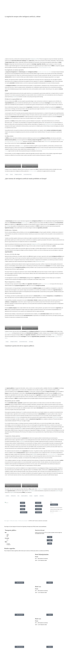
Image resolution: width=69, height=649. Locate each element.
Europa (11, 174)
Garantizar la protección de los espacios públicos (19, 346)
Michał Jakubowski (29, 166)
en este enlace (54, 334)
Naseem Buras (12, 485)
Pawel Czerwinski (12, 328)
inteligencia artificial (18, 174)
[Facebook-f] (51, 516)
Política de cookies (14, 520)
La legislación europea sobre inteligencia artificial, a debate (22, 16)
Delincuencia (13, 495)
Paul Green (29, 485)
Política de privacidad (23, 520)
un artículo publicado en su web (44, 67)
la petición (22, 145)
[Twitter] (54, 516)
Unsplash (17, 166)
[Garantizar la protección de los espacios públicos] (34, 366)
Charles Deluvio (29, 328)
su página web (40, 489)
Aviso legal (6, 520)
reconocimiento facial (27, 174)
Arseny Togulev (12, 166)
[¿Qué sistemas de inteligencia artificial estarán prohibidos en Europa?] (34, 199)
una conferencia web (46, 283)
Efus (18, 495)
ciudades (7, 495)
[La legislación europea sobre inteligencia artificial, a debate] (34, 37)
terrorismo (42, 495)
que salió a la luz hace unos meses (44, 71)
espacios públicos (24, 495)
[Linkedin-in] (57, 516)
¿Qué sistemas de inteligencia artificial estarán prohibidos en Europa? (26, 178)
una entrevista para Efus (52, 454)
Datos (7, 174)
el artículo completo (33, 171)
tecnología (31, 341)
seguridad (36, 495)
